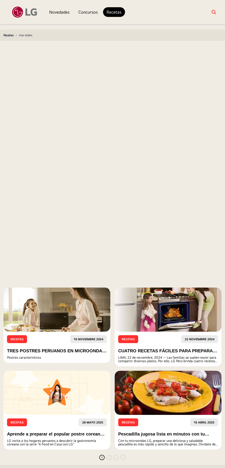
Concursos (88, 11)
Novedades (59, 11)
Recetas (114, 11)
